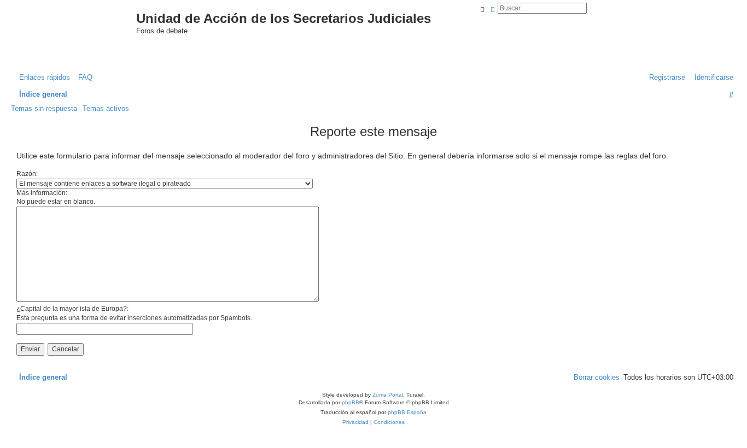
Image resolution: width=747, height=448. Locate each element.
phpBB (350, 402)
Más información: (41, 193)
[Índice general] (82, 29)
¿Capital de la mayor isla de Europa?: (72, 309)
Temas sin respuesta (44, 108)
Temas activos (106, 108)
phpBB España (407, 412)
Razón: (27, 174)
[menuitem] (82, 77)
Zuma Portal (387, 395)
